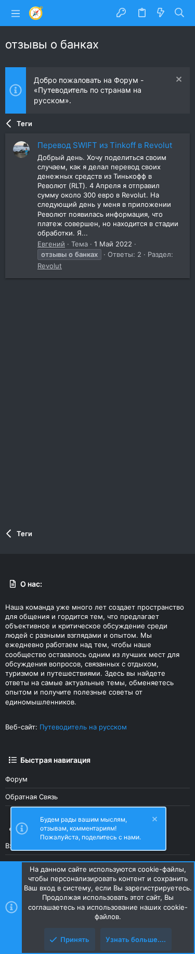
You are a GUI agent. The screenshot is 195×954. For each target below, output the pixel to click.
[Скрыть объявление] (177, 80)
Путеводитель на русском (83, 727)
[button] (15, 13)
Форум (16, 779)
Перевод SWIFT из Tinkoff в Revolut (104, 145)
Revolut (49, 266)
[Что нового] (161, 13)
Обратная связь (31, 796)
